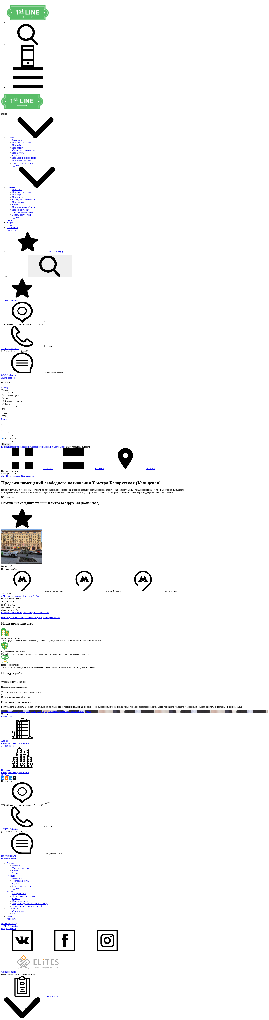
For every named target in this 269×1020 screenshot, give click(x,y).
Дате (3, 476)
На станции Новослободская (15, 617)
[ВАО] (4, 409)
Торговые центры (20, 868)
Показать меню (8, 858)
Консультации (19, 893)
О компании (12, 227)
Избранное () (56, 251)
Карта (9, 220)
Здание (15, 165)
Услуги (10, 222)
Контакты (11, 230)
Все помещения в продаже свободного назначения (25, 612)
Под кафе (16, 145)
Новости (11, 225)
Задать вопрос (8, 378)
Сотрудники (18, 911)
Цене (8, 476)
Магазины (17, 140)
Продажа (11, 187)
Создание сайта (9, 972)
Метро (4, 419)
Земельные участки (21, 215)
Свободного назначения (23, 150)
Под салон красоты (21, 142)
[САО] (4, 411)
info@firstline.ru (8, 375)
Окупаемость (27, 476)
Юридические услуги (22, 901)
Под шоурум (18, 153)
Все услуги (6, 716)
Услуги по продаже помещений (27, 906)
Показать (6, 444)
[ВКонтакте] (2, 778)
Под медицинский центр (24, 158)
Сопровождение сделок (23, 896)
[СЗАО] (4, 416)
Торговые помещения (22, 163)
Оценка (16, 898)
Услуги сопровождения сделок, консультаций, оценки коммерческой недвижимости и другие (46, 711)
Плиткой (48, 468)
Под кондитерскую (21, 160)
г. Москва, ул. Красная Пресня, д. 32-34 (20, 596)
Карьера (16, 913)
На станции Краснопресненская (44, 617)
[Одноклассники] (6, 778)
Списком (99, 468)
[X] (14, 778)
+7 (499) (10, 300)
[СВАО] (4, 414)
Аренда (10, 137)
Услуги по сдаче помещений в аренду (30, 903)
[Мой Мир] (10, 778)
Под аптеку (17, 148)
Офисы (15, 155)
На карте (150, 468)
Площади (16, 476)
